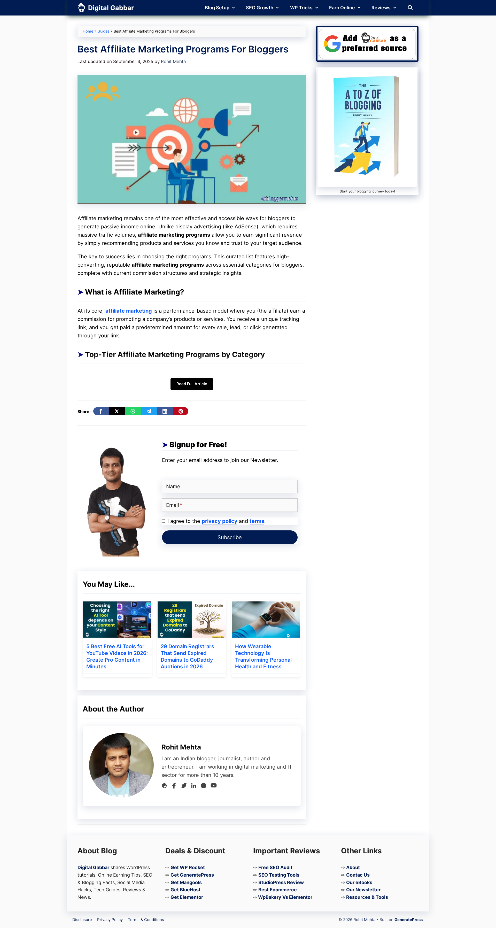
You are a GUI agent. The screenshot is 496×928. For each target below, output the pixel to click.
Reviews (381, 7)
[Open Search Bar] (410, 8)
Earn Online (342, 7)
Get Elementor (187, 897)
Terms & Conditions (146, 919)
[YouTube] (214, 786)
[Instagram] (203, 787)
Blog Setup (217, 7)
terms (257, 521)
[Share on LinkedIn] (165, 411)
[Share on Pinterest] (180, 411)
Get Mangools (186, 882)
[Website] (164, 787)
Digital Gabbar (111, 8)
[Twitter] (184, 787)
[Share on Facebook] (101, 411)
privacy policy (219, 521)
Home (88, 31)
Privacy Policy (110, 919)
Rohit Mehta (364, 919)
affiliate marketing (128, 311)
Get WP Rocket (188, 867)
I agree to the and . (216, 521)
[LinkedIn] (194, 787)
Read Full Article (191, 383)
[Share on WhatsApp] (133, 411)
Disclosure (82, 919)
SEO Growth (259, 7)
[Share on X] (117, 411)
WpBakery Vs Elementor (285, 897)
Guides (103, 31)
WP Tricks (301, 7)
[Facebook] (174, 787)
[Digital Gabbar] (82, 8)
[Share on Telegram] (149, 411)
